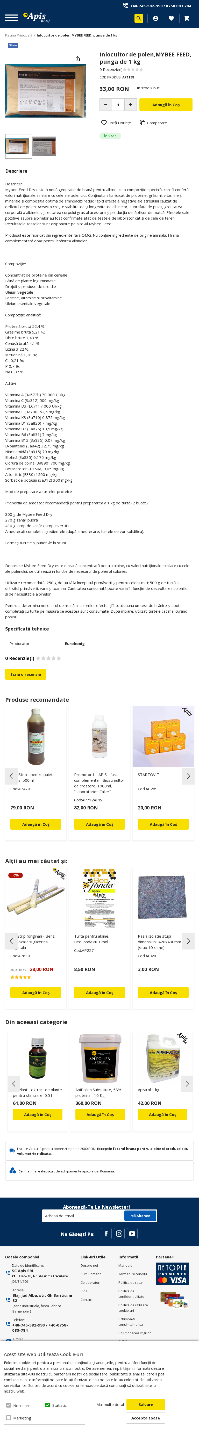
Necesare (22, 1405)
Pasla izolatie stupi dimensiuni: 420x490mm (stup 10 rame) (159, 941)
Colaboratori (90, 1282)
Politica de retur (130, 1282)
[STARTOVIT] (163, 736)
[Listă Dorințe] (171, 18)
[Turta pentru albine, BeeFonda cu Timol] (99, 898)
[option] (45, 90)
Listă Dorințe (119, 122)
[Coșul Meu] (188, 18)
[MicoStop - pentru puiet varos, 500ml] (35, 736)
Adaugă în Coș (37, 1114)
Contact (87, 1299)
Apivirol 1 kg (148, 1089)
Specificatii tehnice (27, 629)
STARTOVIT (148, 774)
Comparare (157, 122)
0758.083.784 (178, 5)
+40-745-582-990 (146, 5)
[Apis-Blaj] (36, 17)
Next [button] (188, 776)
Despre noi (89, 1265)
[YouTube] (132, 1233)
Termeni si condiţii (132, 1274)
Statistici (59, 1405)
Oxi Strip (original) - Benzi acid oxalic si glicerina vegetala (32, 941)
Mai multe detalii (110, 1404)
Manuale (125, 1265)
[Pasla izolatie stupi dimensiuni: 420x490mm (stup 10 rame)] (163, 898)
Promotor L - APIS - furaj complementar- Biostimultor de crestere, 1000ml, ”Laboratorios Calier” (99, 783)
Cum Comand (91, 1274)
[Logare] (155, 18)
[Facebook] (106, 1233)
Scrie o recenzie (25, 674)
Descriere (16, 171)
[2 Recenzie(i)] (35, 977)
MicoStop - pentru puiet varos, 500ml (31, 777)
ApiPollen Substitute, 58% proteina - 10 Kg (98, 1092)
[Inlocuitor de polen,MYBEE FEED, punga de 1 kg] (18, 146)
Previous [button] (11, 776)
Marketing (22, 1417)
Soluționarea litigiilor (134, 1333)
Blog (84, 1291)
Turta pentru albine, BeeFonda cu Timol (91, 938)
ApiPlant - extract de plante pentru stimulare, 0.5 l (37, 1092)
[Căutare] (138, 18)
